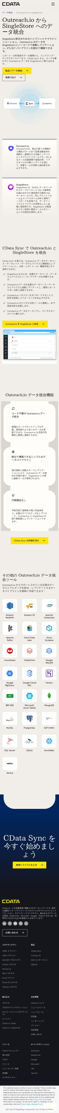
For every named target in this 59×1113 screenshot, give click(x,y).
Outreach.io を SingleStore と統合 (21, 324)
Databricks (35, 1055)
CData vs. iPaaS (9, 1023)
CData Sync (36, 951)
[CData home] (13, 4)
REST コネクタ (8, 973)
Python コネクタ (9, 964)
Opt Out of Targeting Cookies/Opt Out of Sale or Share (29, 1109)
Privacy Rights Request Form (31, 1104)
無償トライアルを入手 (26, 865)
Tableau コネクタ (9, 987)
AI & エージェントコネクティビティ (15, 1013)
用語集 (5, 1073)
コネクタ (6, 1003)
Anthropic (35, 1051)
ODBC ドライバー (9, 951)
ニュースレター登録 (10, 1068)
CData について (37, 1003)
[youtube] (15, 923)
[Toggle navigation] (52, 4)
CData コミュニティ (10, 1051)
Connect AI (36, 955)
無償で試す (10, 77)
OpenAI (34, 1073)
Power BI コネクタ (9, 982)
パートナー (6, 1019)
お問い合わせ (11, 932)
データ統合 (7, 12)
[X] (10, 923)
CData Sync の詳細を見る (26, 540)
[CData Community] (26, 923)
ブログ (5, 1059)
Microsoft (35, 1064)
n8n (32, 1068)
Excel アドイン (8, 978)
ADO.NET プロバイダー (11, 960)
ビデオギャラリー (9, 1077)
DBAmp (34, 964)
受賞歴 (33, 1016)
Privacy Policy (38, 1099)
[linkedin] (4, 923)
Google (34, 1059)
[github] (21, 923)
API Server (6, 969)
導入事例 (6, 1055)
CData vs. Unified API (11, 1028)
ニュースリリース (38, 1007)
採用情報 (34, 1030)
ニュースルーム (37, 1012)
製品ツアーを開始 (13, 70)
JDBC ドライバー (9, 955)
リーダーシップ (37, 1021)
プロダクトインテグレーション (15, 1007)
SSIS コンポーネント (39, 960)
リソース (5, 1064)
